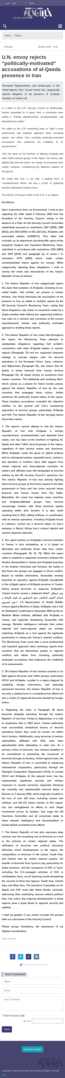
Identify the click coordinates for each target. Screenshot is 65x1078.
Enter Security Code (13, 1015)
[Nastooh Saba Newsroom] (7, 1074)
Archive (31, 3)
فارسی (14, 3)
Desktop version (32, 1049)
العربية (7, 3)
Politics (18, 35)
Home (8, 35)
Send (7, 1029)
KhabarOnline (32, 13)
